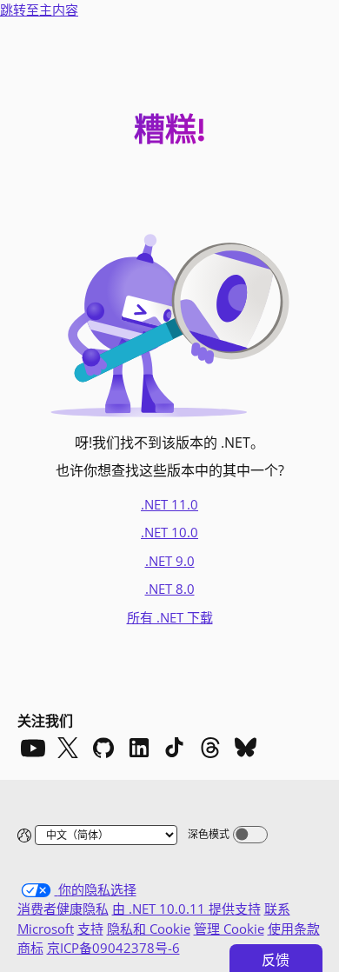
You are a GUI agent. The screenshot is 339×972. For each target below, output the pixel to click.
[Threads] (210, 747)
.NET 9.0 (170, 560)
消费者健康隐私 (63, 908)
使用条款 (294, 928)
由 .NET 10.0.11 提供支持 (186, 908)
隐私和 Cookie (148, 928)
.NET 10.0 (169, 532)
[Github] (103, 747)
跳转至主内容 (39, 9)
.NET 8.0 (170, 588)
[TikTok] (174, 747)
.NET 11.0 (169, 504)
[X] (68, 747)
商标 (30, 947)
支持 (90, 928)
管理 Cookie (229, 928)
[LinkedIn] (139, 747)
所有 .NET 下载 (170, 617)
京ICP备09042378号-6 (113, 947)
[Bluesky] (246, 747)
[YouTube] (32, 747)
